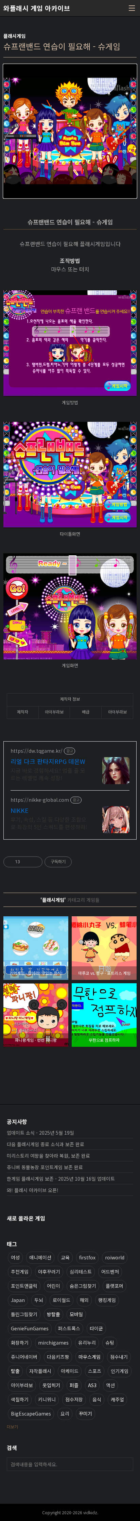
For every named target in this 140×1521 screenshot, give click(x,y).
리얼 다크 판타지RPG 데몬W (48, 761)
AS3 (92, 1385)
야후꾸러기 (49, 1271)
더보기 (12, 1426)
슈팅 (109, 1342)
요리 (64, 1413)
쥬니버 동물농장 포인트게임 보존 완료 (45, 1167)
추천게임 (20, 1271)
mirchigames (53, 1342)
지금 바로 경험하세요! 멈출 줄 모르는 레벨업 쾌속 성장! (48, 773)
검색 (126, 1464)
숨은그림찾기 (83, 1285)
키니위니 (47, 1399)
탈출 (15, 1371)
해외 (84, 1300)
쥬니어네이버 (24, 1356)
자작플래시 (40, 1371)
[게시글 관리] (35, 862)
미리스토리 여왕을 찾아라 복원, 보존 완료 (48, 1155)
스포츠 (94, 1371)
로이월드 (61, 1300)
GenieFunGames (30, 1328)
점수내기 (119, 1356)
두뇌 (38, 1300)
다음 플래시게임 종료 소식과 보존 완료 (45, 1144)
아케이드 (69, 1371)
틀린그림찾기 (24, 1314)
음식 (96, 1399)
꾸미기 (85, 1413)
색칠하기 (20, 1399)
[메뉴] (132, 8)
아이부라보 (22, 1385)
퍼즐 (74, 1385)
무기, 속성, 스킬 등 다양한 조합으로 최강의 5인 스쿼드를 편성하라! (49, 822)
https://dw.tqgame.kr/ (37, 751)
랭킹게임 (107, 1300)
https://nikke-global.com (40, 800)
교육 (65, 1257)
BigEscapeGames (31, 1413)
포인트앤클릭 (24, 1285)
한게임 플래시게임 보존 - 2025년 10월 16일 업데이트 (61, 1178)
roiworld (114, 1257)
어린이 (53, 1285)
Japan (18, 1300)
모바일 (76, 1314)
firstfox (87, 1257)
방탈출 (53, 1314)
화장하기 (20, 1342)
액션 (110, 1385)
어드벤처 (110, 1271)
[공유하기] (26, 862)
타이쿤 (96, 1328)
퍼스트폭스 (69, 1328)
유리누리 (87, 1342)
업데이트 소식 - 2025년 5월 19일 (40, 1132)
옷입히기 (51, 1385)
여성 (15, 1257)
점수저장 (74, 1399)
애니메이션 (40, 1257)
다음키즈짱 (58, 1356)
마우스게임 (89, 1356)
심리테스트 (81, 1271)
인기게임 (119, 1371)
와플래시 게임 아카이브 (36, 8)
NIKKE (20, 810)
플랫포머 (114, 1285)
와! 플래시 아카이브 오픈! (32, 1190)
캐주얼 (117, 1399)
